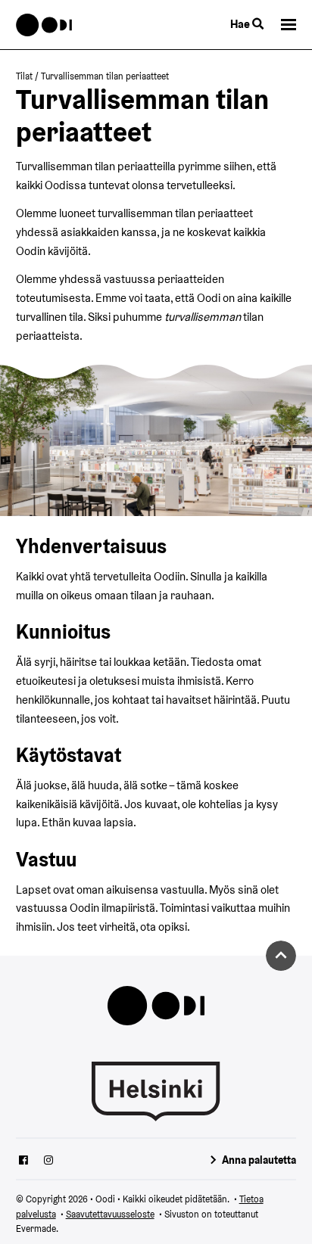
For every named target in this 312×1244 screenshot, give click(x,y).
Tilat (24, 76)
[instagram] (48, 1161)
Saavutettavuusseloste (110, 1214)
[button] (288, 24)
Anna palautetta (259, 1160)
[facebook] (23, 1161)
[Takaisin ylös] (281, 956)
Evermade (36, 1228)
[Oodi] (44, 25)
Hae (241, 24)
